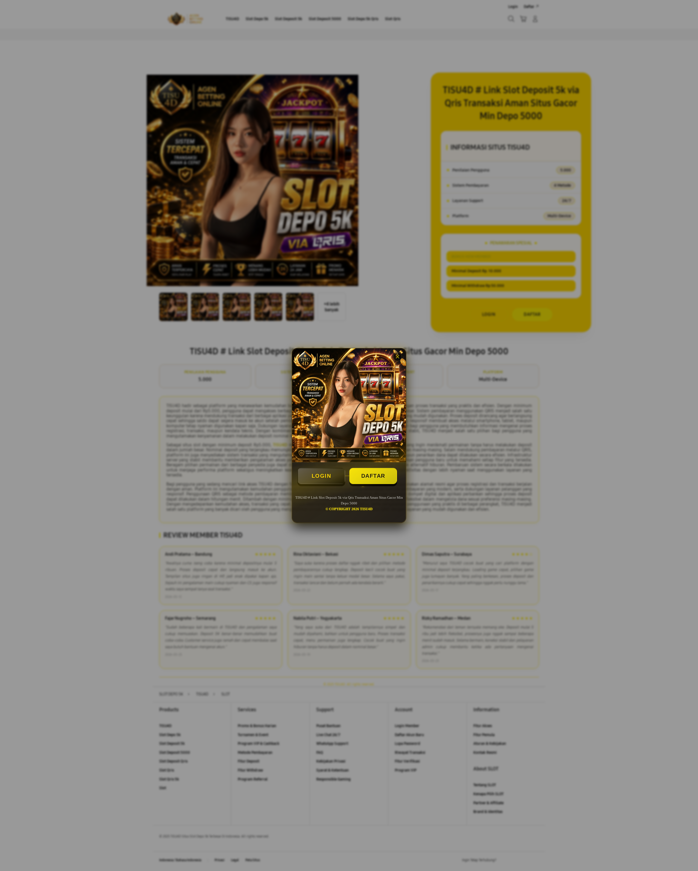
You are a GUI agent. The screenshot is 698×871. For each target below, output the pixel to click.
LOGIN (321, 476)
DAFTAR (373, 476)
